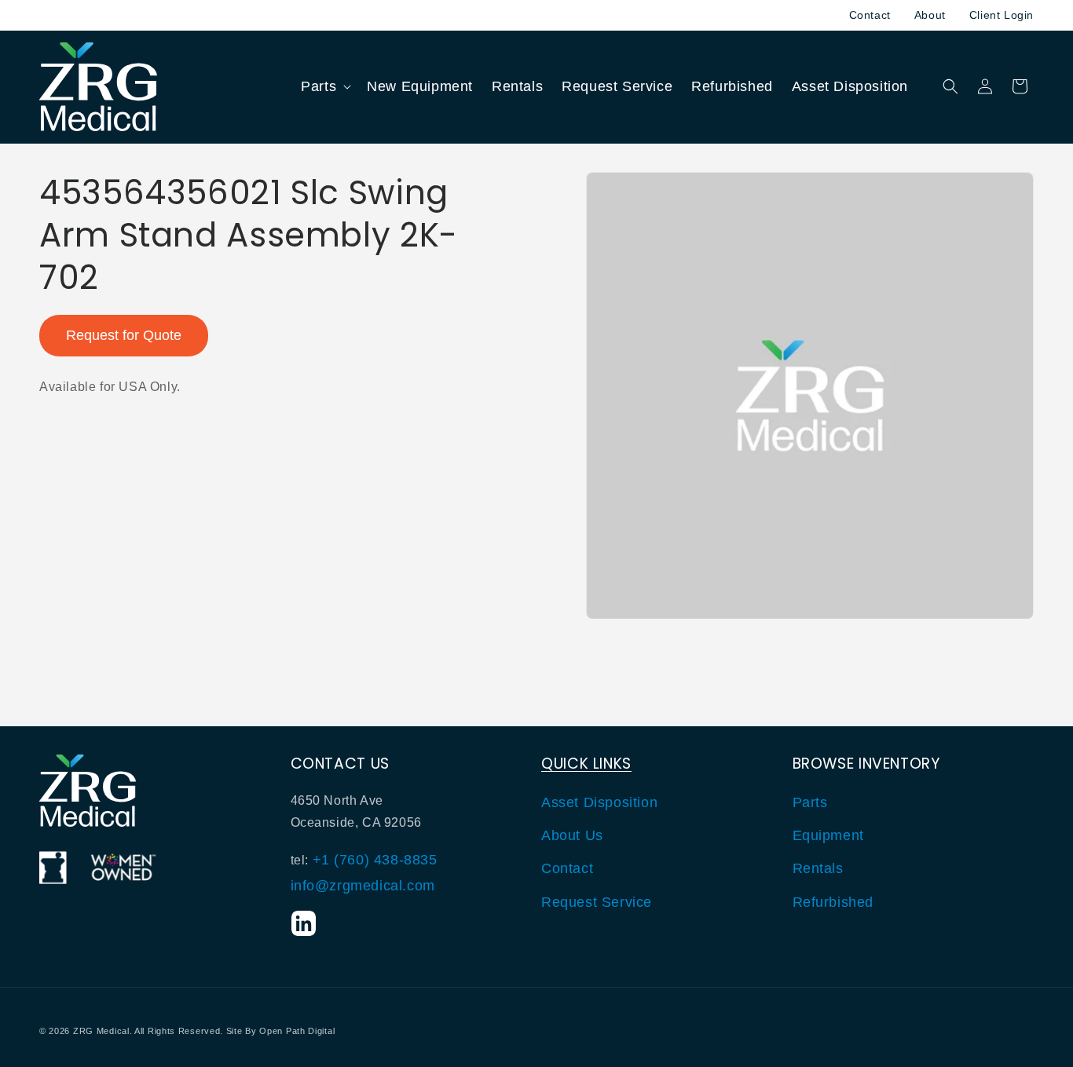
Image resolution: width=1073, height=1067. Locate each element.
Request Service (596, 901)
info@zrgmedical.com (363, 885)
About (930, 15)
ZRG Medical (101, 1031)
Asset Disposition (599, 801)
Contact (870, 15)
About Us (572, 834)
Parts (810, 801)
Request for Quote (123, 335)
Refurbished (833, 901)
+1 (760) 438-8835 (375, 860)
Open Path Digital (297, 1031)
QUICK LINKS (586, 763)
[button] (324, 86)
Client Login (1001, 15)
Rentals (818, 868)
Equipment (828, 834)
